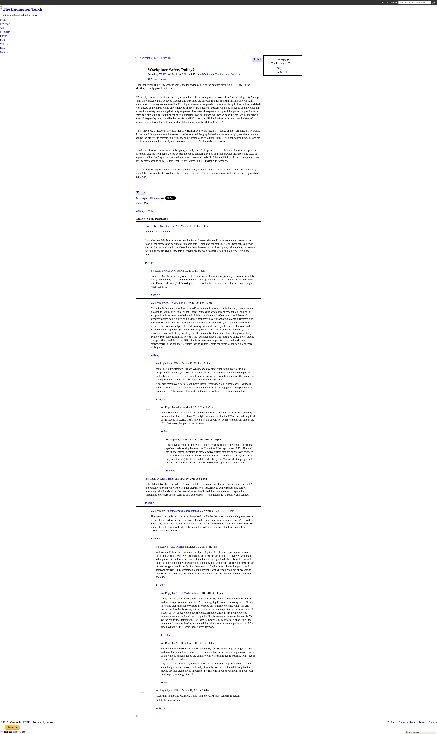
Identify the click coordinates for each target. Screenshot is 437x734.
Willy (178, 407)
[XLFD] (140, 76)
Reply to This (144, 211)
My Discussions (162, 57)
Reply (150, 262)
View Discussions (160, 79)
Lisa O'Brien (167, 478)
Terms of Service (428, 722)
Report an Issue (407, 722)
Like (142, 192)
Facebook (158, 198)
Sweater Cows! (168, 226)
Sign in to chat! (413, 732)
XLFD (162, 74)
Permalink (147, 226)
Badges (391, 722)
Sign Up (384, 2)
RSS (137, 715)
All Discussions (143, 57)
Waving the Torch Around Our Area (221, 74)
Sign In (393, 2)
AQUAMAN (172, 302)
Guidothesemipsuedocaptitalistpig (183, 510)
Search (433, 2)
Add (258, 59)
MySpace (144, 198)
